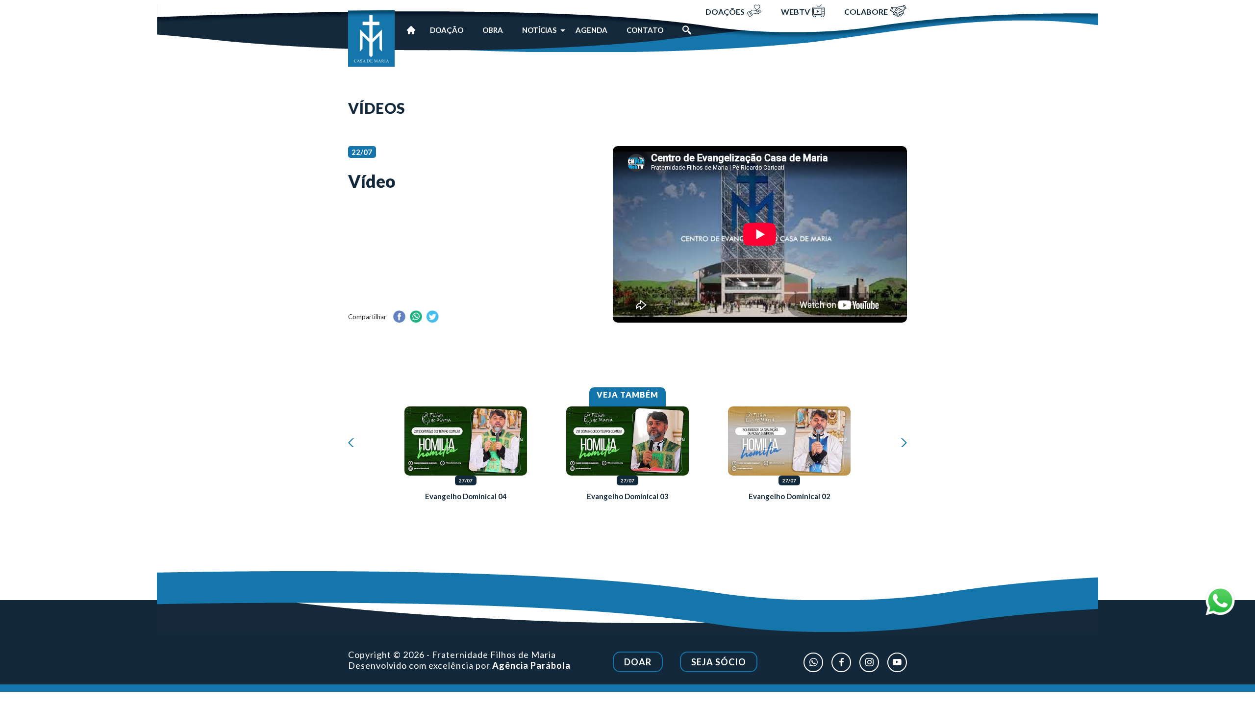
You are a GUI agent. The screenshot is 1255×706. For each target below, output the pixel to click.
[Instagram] (869, 662)
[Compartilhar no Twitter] (432, 317)
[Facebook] (841, 662)
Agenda (591, 29)
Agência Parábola (531, 665)
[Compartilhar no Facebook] (399, 317)
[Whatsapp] (813, 662)
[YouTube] (897, 662)
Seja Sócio (718, 661)
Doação (446, 29)
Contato (645, 29)
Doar (638, 661)
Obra (492, 29)
